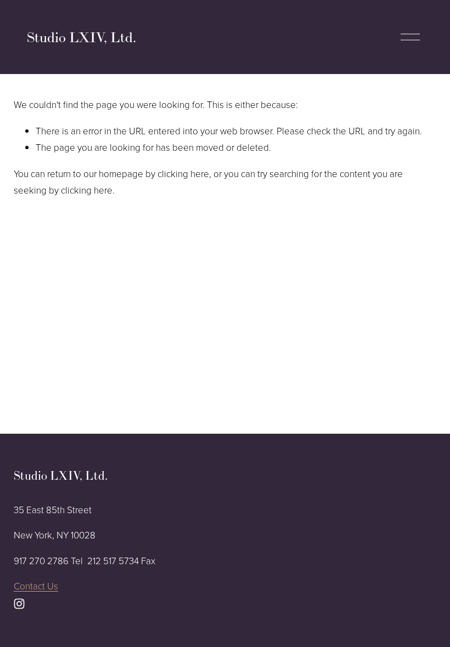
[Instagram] (19, 603)
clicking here (183, 173)
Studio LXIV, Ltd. (81, 37)
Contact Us (36, 586)
